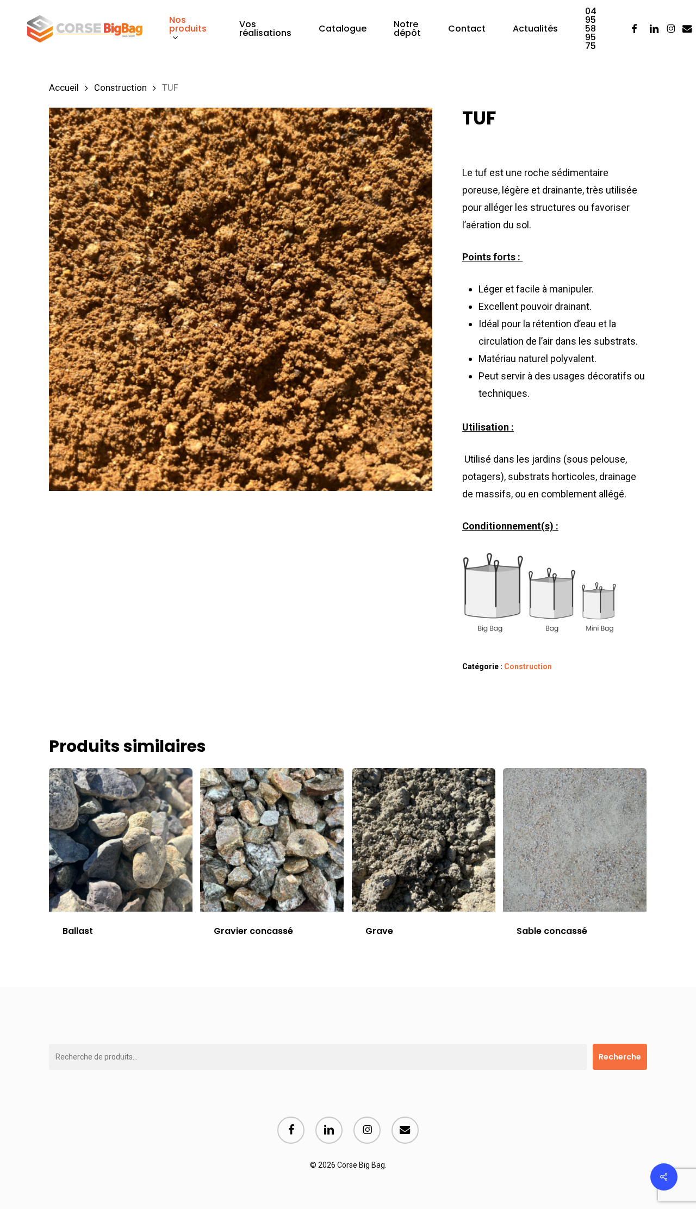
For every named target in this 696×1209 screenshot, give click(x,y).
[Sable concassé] (575, 840)
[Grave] (423, 840)
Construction (120, 88)
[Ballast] (120, 840)
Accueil (64, 88)
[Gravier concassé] (272, 840)
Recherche (620, 1056)
